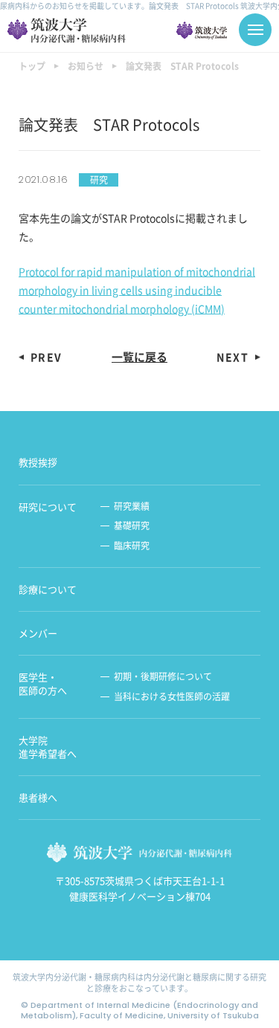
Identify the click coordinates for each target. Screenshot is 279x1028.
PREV (46, 357)
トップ (32, 66)
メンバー (38, 633)
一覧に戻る (139, 356)
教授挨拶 (38, 462)
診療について (48, 589)
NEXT (232, 357)
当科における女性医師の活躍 (172, 697)
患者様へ (38, 797)
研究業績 (132, 506)
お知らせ (85, 66)
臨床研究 (132, 546)
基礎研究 (132, 526)
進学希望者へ (48, 747)
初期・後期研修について (163, 676)
